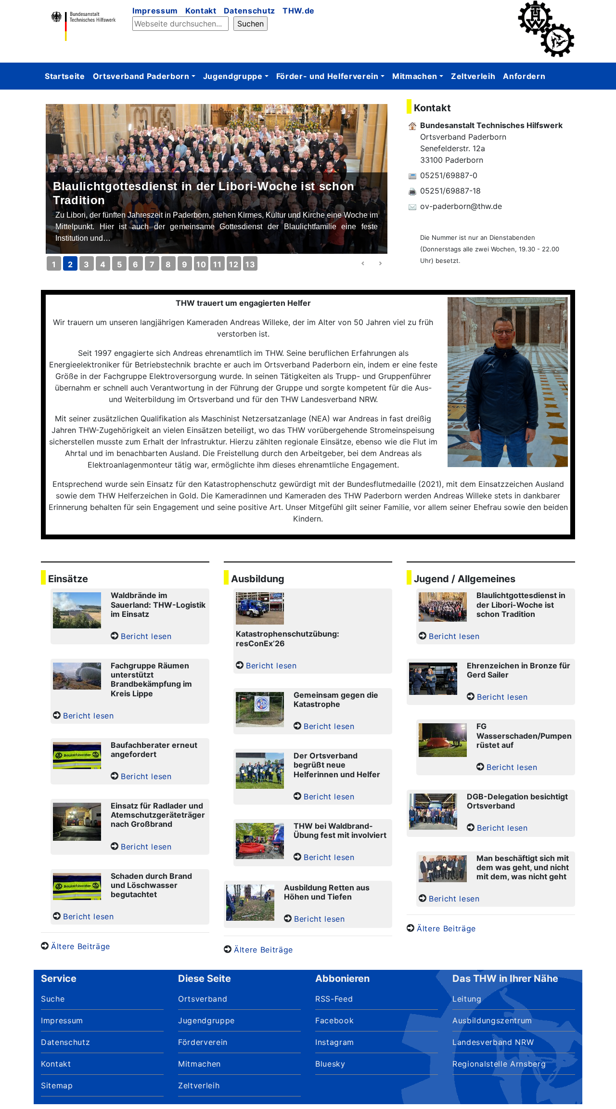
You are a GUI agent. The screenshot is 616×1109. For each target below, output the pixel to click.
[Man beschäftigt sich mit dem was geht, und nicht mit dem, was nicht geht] (443, 870)
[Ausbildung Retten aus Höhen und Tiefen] (250, 904)
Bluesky (330, 1064)
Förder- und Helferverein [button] (327, 76)
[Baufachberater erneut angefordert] (77, 756)
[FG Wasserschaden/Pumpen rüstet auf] (443, 741)
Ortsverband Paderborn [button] (141, 76)
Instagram (334, 1042)
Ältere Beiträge (80, 946)
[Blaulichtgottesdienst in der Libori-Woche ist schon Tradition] (443, 608)
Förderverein (203, 1042)
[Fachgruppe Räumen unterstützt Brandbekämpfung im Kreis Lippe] (77, 677)
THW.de (298, 10)
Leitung (467, 999)
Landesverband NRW (493, 1042)
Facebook (334, 1020)
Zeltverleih (473, 76)
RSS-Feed (334, 999)
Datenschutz (249, 10)
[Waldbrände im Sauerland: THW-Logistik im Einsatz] (77, 611)
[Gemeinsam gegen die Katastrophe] (260, 711)
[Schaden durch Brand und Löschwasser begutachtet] (77, 887)
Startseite (65, 76)
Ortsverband (202, 999)
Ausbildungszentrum (492, 1020)
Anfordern (524, 76)
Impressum (155, 10)
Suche (52, 999)
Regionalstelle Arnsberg (499, 1064)
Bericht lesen (146, 636)
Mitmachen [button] (414, 76)
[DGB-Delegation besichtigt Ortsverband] (433, 813)
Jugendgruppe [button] (233, 76)
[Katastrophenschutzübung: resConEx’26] (260, 609)
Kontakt (201, 10)
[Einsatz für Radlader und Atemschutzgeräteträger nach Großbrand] (77, 823)
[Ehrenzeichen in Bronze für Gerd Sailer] (433, 680)
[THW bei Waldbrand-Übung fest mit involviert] (260, 842)
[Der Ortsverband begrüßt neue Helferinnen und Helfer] (260, 772)
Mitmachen (199, 1064)
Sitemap (57, 1085)
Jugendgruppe (206, 1020)
